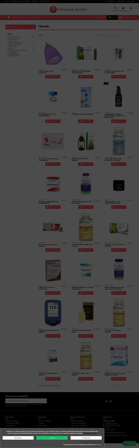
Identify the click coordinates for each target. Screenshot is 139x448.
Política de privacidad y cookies (91, 442)
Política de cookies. (90, 433)
